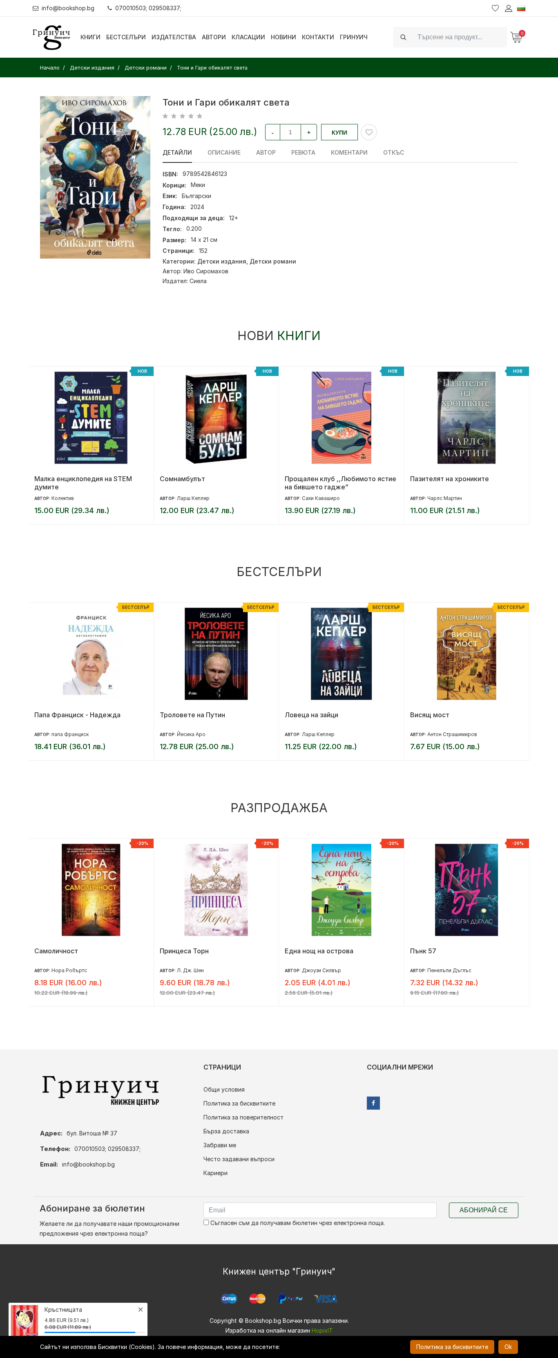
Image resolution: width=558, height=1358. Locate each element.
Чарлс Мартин (444, 498)
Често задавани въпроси (239, 1158)
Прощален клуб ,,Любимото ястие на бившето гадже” (340, 483)
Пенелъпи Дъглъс (449, 970)
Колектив (62, 498)
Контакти (318, 37)
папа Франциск (70, 734)
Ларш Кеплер (193, 498)
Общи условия (224, 1089)
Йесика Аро (191, 734)
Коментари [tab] (349, 152)
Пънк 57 (423, 951)
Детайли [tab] (177, 152)
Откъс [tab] (393, 152)
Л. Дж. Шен (190, 970)
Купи (339, 132)
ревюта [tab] (303, 152)
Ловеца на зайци (311, 715)
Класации (248, 37)
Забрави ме (219, 1145)
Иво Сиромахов (205, 271)
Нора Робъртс (69, 970)
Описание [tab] (224, 152)
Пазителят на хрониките (449, 479)
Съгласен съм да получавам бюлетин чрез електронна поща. (297, 1222)
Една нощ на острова (319, 951)
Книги (90, 37)
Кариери (215, 1172)
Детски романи (273, 261)
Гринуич (354, 37)
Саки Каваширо (321, 498)
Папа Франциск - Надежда (77, 715)
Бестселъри (126, 37)
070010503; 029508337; (148, 8)
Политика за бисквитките (239, 1103)
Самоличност (56, 951)
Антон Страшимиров (452, 734)
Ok (508, 1346)
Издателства (174, 37)
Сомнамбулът (182, 479)
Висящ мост (429, 715)
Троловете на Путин (192, 715)
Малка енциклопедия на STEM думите (83, 483)
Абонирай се (484, 1210)
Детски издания (221, 261)
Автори (214, 37)
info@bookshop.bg (68, 8)
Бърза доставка (226, 1131)
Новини (283, 37)
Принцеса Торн (184, 951)
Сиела (198, 280)
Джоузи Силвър (321, 970)
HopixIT (322, 1330)
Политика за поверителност (243, 1117)
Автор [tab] (266, 152)
